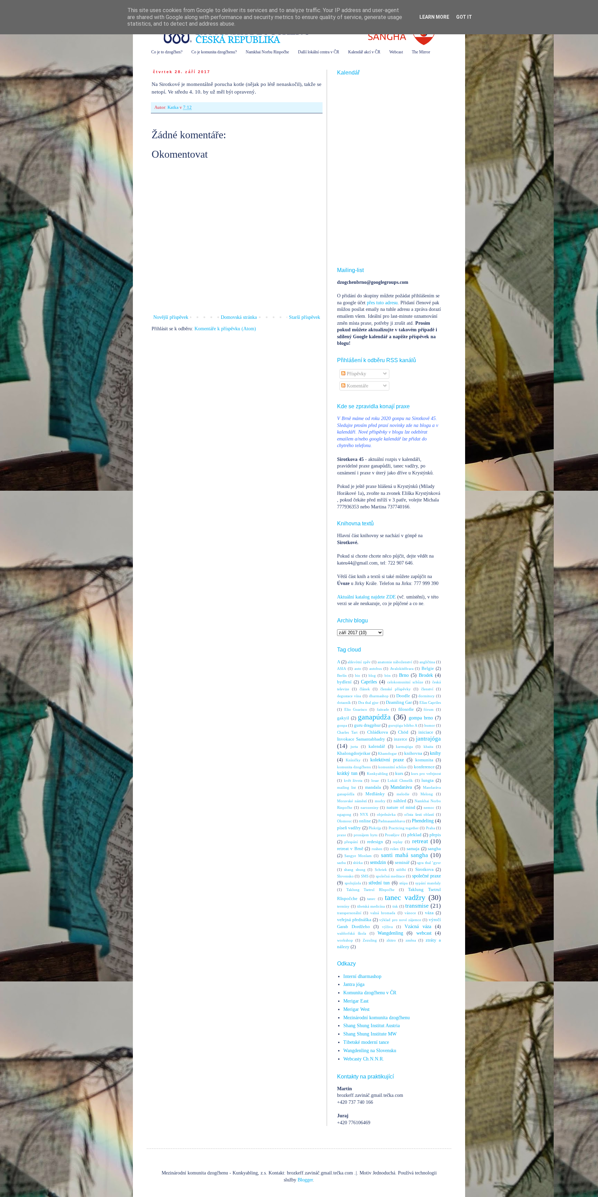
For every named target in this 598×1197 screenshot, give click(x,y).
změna (411, 940)
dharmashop (379, 696)
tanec (371, 899)
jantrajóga (428, 738)
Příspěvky (355, 373)
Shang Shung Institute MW (370, 1034)
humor (429, 725)
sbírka (358, 862)
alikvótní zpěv (358, 662)
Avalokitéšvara (402, 668)
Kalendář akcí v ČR (364, 52)
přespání (351, 842)
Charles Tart (347, 732)
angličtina (427, 662)
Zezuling (370, 940)
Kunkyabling (377, 773)
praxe (341, 835)
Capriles (369, 681)
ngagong (344, 814)
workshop (345, 940)
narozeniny (370, 807)
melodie (403, 794)
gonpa (342, 725)
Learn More (434, 17)
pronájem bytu (366, 835)
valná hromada (382, 913)
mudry (380, 801)
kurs (399, 773)
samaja (413, 848)
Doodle (403, 695)
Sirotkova (424, 869)
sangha (434, 848)
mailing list (346, 787)
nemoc (429, 807)
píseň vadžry (349, 827)
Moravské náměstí (352, 801)
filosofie (406, 709)
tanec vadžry (405, 897)
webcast (424, 933)
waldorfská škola (351, 933)
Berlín (342, 675)
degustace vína (349, 696)
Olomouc (344, 821)
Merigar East (356, 1001)
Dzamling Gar (399, 702)
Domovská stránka (239, 317)
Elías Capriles (430, 702)
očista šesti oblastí (419, 814)
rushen (377, 849)
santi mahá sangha (404, 855)
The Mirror (421, 52)
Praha (430, 828)
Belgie (428, 668)
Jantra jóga (353, 984)
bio (357, 675)
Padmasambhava (391, 821)
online (365, 821)
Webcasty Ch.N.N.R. (363, 1058)
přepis (435, 834)
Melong (426, 794)
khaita (428, 746)
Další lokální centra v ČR (318, 52)
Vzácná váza (418, 926)
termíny (343, 906)
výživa (387, 927)
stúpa (403, 883)
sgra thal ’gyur (429, 862)
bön (387, 675)
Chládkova (377, 732)
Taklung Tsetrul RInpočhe (370, 890)
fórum (429, 709)
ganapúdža (374, 717)
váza (429, 912)
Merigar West (356, 1009)
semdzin (378, 862)
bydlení (344, 682)
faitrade (383, 709)
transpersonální (349, 913)
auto (357, 668)
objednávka (386, 814)
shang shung (354, 869)
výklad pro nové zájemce (400, 920)
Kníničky (353, 760)
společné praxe (426, 876)
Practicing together (404, 828)
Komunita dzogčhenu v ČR (369, 992)
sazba (341, 862)
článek (365, 689)
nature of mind (401, 807)
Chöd (403, 732)
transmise (417, 905)
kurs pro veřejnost (426, 773)
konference (424, 766)
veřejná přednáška (354, 919)
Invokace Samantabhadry (361, 739)
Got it (464, 17)
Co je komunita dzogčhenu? (214, 52)
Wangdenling (390, 933)
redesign (375, 841)
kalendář (377, 746)
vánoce (410, 913)
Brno (404, 675)
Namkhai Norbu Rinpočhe (267, 52)
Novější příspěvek (170, 317)
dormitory (426, 696)
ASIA (341, 668)
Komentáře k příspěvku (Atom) (225, 328)
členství (427, 689)
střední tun (379, 882)
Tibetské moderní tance (366, 1042)
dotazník (344, 702)
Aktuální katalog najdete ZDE (366, 597)
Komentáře (356, 385)
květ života (353, 780)
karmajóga (404, 746)
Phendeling (423, 820)
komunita (424, 760)
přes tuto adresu (382, 302)
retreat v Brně (350, 848)
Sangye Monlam (358, 856)
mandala (373, 787)
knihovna (413, 753)
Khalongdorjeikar (353, 753)
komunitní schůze (392, 767)
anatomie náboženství (395, 662)
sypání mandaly (428, 883)
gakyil (343, 718)
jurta (354, 746)
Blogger (305, 1179)
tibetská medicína (371, 906)
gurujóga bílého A (402, 725)
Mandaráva (401, 787)
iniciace (425, 732)
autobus (375, 668)
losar (375, 780)
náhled (399, 800)
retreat (420, 841)
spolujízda (353, 883)
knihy (435, 753)
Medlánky (375, 794)
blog (372, 675)
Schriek (381, 869)
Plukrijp (375, 828)
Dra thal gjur (368, 702)
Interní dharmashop (362, 976)
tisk (395, 906)
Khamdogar (387, 753)
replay (398, 842)
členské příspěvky (395, 689)
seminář (402, 862)
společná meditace (390, 876)
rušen (394, 849)
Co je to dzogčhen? (166, 52)
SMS (365, 876)
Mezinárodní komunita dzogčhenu (376, 1017)
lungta (428, 780)
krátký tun (347, 773)
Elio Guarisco (356, 709)
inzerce (400, 739)
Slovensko (345, 876)
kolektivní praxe (387, 759)
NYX (364, 814)
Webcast (396, 52)
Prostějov (392, 835)
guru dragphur (367, 725)
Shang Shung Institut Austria (371, 1025)
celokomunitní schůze (405, 682)
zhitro (391, 940)
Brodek (426, 675)
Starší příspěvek (304, 317)
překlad (414, 834)
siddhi (401, 869)
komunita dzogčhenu (354, 767)
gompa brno (421, 717)
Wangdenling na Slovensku (369, 1050)
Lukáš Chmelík (400, 780)
